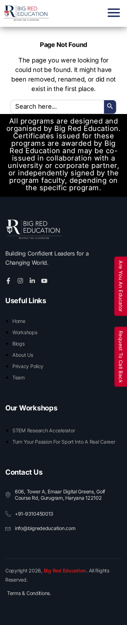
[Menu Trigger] (112, 12)
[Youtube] (45, 280)
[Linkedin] (33, 280)
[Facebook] (9, 280)
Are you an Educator (121, 286)
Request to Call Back (121, 356)
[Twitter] (21, 280)
